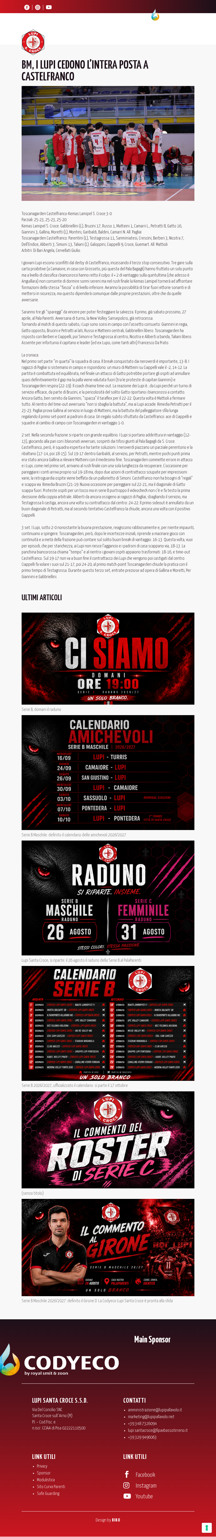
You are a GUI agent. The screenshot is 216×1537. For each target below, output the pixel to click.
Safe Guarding (48, 1494)
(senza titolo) (33, 1193)
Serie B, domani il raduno (41, 710)
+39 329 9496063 (142, 1437)
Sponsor (44, 1473)
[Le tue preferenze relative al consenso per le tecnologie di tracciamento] (207, 1528)
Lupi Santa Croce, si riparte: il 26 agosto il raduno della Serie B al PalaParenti (81, 960)
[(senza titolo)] (108, 1140)
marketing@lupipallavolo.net (151, 1417)
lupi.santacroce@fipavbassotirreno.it (158, 1430)
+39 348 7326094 (142, 1424)
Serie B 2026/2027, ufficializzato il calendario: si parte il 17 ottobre (75, 1085)
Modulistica (46, 1480)
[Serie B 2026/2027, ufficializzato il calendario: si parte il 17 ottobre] (108, 1024)
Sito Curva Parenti (51, 1487)
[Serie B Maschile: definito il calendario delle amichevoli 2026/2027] (108, 773)
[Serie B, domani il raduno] (108, 659)
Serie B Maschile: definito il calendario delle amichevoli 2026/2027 (74, 835)
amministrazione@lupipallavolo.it (155, 1410)
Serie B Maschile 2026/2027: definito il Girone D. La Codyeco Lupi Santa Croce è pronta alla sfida (97, 1301)
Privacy (42, 1466)
